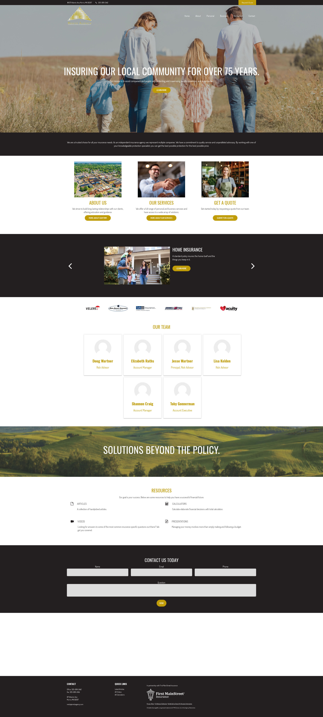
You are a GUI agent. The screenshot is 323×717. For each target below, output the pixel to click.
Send (161, 603)
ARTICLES (82, 503)
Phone (225, 566)
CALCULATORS (179, 503)
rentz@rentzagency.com (75, 704)
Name (97, 566)
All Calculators (120, 695)
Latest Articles (119, 689)
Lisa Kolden (222, 360)
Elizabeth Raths (142, 360)
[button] (187, 15)
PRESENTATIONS (180, 521)
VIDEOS (81, 521)
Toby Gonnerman (182, 403)
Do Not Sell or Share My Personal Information (180, 704)
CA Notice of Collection (161, 704)
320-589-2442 (103, 3)
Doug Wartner (102, 360)
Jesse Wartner (182, 360)
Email (161, 566)
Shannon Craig (142, 403)
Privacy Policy (150, 704)
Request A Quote (247, 3)
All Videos (118, 692)
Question (161, 582)
